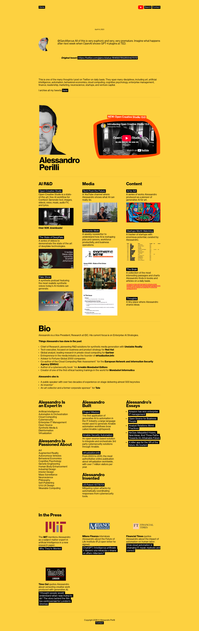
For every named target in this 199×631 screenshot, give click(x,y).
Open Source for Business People (143, 420)
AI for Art (131, 191)
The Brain (132, 269)
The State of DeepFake (51, 237)
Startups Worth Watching (140, 231)
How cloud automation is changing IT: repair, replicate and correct (144, 548)
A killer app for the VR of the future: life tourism (144, 443)
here (65, 90)
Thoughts (132, 298)
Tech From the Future (94, 191)
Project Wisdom (91, 412)
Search (148, 7)
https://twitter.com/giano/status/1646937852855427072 (107, 58)
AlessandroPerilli (59, 164)
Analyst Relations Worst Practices (142, 427)
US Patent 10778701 (93, 485)
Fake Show (45, 277)
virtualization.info (91, 453)
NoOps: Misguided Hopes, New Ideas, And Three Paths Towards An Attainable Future (144, 435)
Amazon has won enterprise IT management (144, 412)
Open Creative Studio (50, 191)
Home (41, 7)
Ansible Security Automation (97, 435)
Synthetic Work (91, 231)
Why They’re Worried (50, 548)
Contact (156, 7)
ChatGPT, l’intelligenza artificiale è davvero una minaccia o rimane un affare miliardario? (100, 550)
